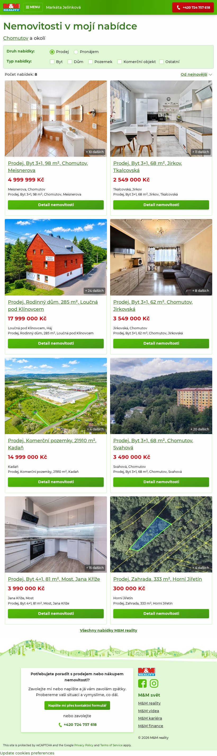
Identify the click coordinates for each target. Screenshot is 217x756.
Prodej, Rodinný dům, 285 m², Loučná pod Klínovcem (53, 305)
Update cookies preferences (27, 753)
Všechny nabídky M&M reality (108, 630)
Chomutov (15, 38)
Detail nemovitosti (56, 204)
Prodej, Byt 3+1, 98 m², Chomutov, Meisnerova (48, 166)
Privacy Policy (83, 745)
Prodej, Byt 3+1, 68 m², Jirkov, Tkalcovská (147, 166)
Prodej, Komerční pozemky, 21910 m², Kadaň (52, 444)
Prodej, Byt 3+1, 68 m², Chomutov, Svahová (153, 444)
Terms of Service (111, 745)
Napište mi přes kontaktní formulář (77, 705)
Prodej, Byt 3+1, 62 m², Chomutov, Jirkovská (153, 305)
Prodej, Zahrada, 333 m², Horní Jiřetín (157, 579)
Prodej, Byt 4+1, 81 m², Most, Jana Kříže (54, 579)
